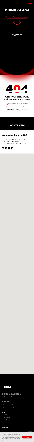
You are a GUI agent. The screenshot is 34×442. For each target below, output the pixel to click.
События (4, 430)
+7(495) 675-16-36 (12, 141)
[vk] (6, 148)
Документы (5, 419)
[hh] (12, 148)
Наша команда (6, 417)
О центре (4, 414)
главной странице (9, 105)
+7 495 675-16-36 (12, 110)
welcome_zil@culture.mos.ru (17, 143)
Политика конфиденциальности (13, 440)
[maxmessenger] (3, 148)
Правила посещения (7, 422)
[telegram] (9, 148)
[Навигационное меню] (30, 3)
